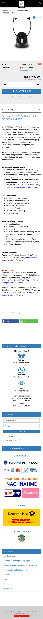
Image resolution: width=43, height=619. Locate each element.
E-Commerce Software (14, 611)
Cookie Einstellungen (21, 613)
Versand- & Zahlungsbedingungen (16, 561)
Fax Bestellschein (10, 556)
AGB (5, 579)
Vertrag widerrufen (21, 616)
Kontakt (6, 584)
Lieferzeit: (6, 68)
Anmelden (21, 431)
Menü (3, 3)
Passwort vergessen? (11, 440)
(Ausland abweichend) (26, 70)
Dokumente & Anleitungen (13, 313)
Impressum (7, 589)
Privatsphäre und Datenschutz (15, 570)
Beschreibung (7, 109)
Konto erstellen (9, 437)
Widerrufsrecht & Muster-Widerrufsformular (20, 565)
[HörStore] (21, 4)
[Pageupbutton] (37, 614)
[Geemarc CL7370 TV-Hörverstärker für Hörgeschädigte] (21, 32)
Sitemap (6, 575)
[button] (5, 84)
